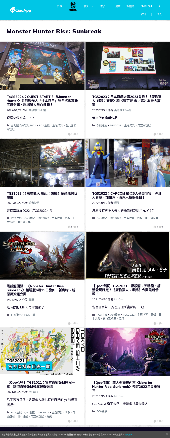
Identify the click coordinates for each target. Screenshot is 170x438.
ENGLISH (146, 6)
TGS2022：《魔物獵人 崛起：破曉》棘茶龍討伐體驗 (42, 195)
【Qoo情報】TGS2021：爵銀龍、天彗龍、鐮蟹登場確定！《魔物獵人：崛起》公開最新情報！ (126, 290)
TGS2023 (116, 125)
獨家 (102, 6)
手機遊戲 (101, 125)
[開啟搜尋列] (159, 6)
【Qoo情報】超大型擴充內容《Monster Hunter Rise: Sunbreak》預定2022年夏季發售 (126, 387)
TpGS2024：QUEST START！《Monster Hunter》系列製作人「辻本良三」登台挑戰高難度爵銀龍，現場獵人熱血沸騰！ (42, 101)
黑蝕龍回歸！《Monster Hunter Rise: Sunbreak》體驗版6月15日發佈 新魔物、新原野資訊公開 (41, 290)
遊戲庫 (130, 6)
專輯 (67, 218)
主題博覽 (57, 125)
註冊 (143, 14)
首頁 (59, 6)
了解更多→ (129, 434)
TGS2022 (43, 218)
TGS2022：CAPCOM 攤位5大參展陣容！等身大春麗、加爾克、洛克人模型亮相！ (126, 195)
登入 (159, 14)
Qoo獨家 (29, 218)
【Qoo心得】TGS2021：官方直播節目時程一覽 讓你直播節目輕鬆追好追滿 (41, 384)
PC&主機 (44, 125)
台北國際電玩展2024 (23, 125)
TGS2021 (129, 314)
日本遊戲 (16, 314)
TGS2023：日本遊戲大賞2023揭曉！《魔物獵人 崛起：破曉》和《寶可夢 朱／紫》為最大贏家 (126, 101)
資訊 (86, 6)
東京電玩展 (144, 125)
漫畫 (118, 6)
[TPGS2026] (73, 6)
